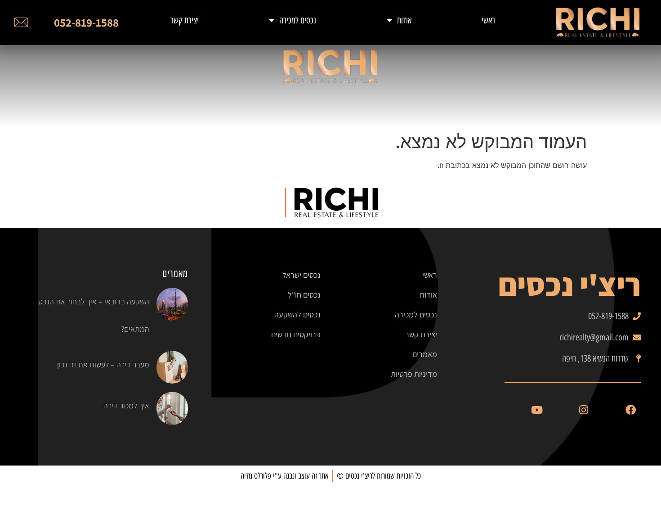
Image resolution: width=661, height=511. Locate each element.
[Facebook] (630, 410)
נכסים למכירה (297, 20)
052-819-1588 (86, 22)
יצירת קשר (184, 20)
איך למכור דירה (126, 405)
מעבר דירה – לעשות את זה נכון (103, 364)
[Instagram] (583, 410)
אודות (404, 20)
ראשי (488, 20)
